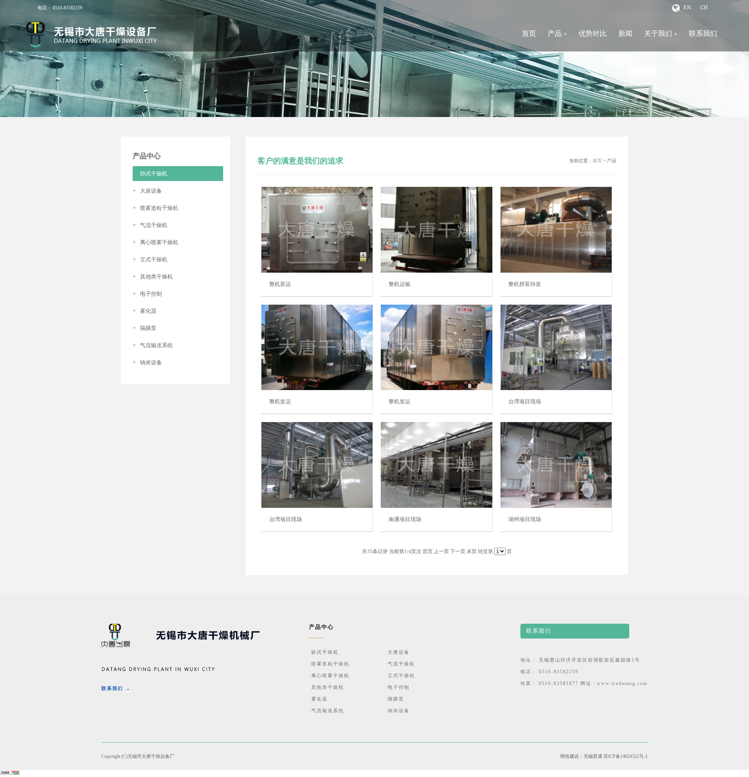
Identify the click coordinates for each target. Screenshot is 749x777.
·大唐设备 (397, 652)
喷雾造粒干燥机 (155, 208)
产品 (555, 33)
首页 (529, 33)
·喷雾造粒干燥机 (329, 664)
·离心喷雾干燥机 (329, 675)
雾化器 (144, 311)
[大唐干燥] (91, 35)
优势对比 (593, 33)
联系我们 (703, 33)
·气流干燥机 (400, 664)
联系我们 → (116, 688)
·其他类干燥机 (326, 687)
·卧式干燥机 (324, 652)
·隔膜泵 (394, 699)
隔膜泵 (144, 328)
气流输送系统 (153, 345)
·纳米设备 (397, 710)
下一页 (457, 551)
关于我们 (658, 33)
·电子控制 (397, 687)
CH (704, 8)
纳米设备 (147, 362)
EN (687, 8)
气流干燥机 (150, 225)
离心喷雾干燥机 (155, 242)
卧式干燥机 (150, 174)
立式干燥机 (150, 260)
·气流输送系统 (326, 710)
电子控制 (147, 294)
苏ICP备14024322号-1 (625, 756)
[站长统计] (10, 773)
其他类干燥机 (153, 277)
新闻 (625, 33)
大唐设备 (147, 191)
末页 (472, 551)
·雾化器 (318, 699)
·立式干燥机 (400, 675)
